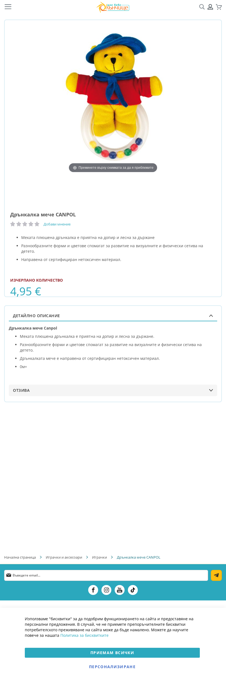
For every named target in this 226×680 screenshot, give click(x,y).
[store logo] (112, 7)
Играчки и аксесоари (64, 557)
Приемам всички (112, 652)
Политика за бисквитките (84, 635)
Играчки (99, 557)
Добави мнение (57, 224)
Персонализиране (112, 666)
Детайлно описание (36, 315)
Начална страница (20, 557)
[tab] (113, 315)
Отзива (21, 390)
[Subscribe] (216, 575)
